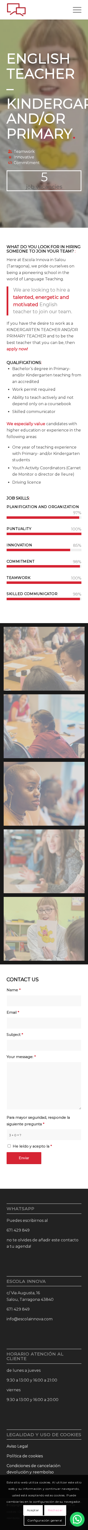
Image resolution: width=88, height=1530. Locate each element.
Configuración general (44, 1520)
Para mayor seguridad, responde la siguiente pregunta (38, 1120)
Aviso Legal (17, 1446)
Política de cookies (25, 1456)
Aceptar (33, 1510)
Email (13, 1012)
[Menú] (74, 10)
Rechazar (55, 1510)
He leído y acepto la (32, 1146)
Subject (15, 1034)
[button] (77, 1519)
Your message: (21, 1057)
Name (14, 990)
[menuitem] (74, 10)
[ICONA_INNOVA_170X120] (36, 10)
